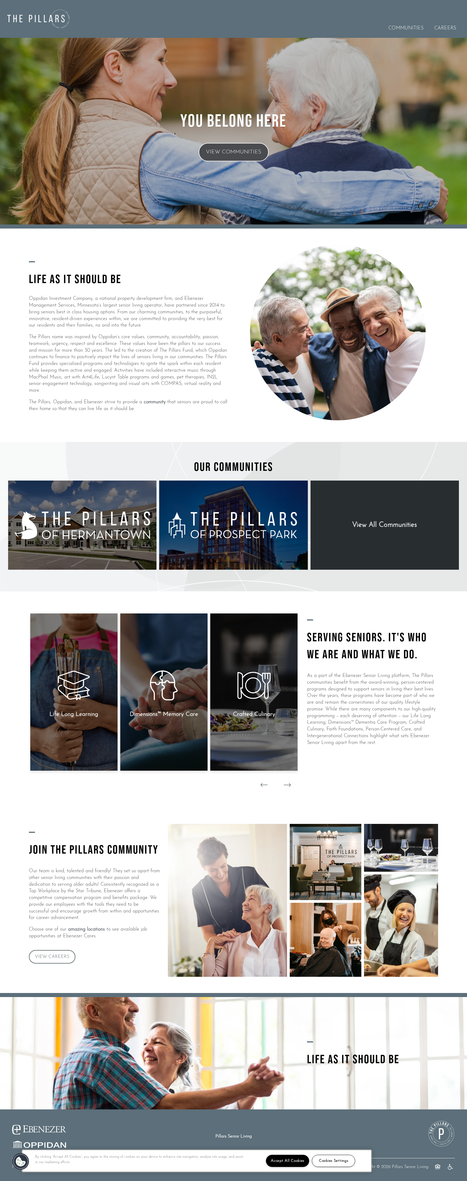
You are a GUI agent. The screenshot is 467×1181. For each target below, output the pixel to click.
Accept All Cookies (287, 1161)
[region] (197, 1160)
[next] (287, 785)
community (155, 402)
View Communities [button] (233, 152)
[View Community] (82, 525)
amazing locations (86, 929)
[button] (52, 957)
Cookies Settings (333, 1161)
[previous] (264, 785)
